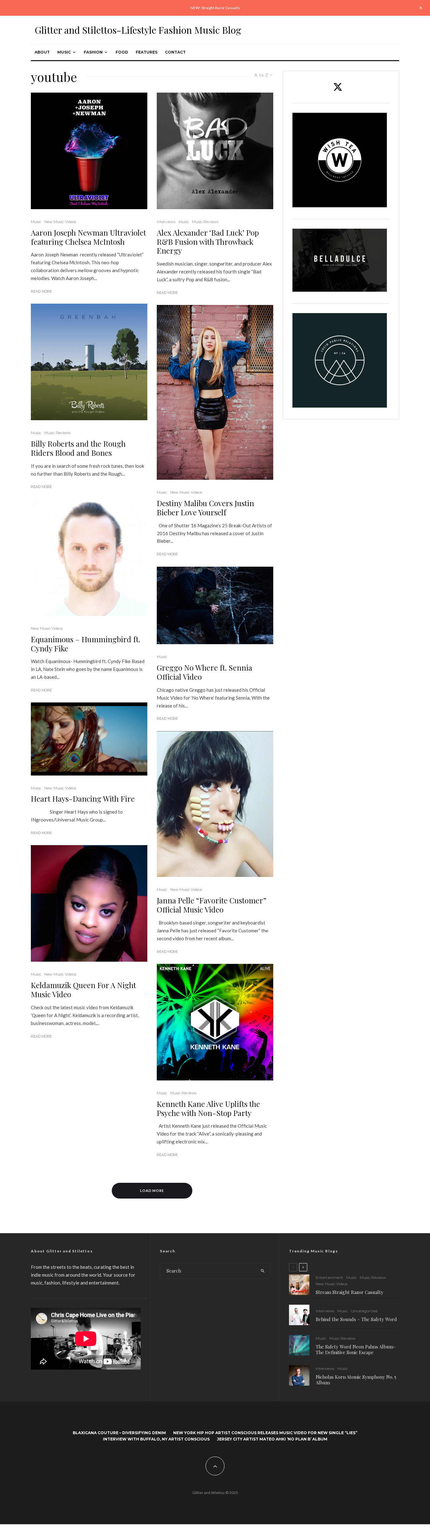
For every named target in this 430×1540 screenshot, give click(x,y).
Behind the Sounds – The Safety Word (356, 1319)
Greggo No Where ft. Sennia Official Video (204, 672)
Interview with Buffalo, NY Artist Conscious (156, 1439)
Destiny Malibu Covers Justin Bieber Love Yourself (205, 508)
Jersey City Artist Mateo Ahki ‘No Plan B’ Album (272, 1439)
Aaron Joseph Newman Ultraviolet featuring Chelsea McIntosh (88, 237)
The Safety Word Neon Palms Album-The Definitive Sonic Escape (355, 1349)
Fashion (93, 52)
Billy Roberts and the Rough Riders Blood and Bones (78, 448)
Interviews (166, 221)
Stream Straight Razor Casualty (350, 1292)
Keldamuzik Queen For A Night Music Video (83, 990)
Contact (175, 52)
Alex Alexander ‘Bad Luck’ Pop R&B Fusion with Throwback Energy (208, 241)
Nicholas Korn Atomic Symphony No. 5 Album (356, 1379)
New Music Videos (60, 221)
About (42, 52)
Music (64, 52)
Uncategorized (364, 1310)
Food (122, 52)
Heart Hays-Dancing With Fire (83, 798)
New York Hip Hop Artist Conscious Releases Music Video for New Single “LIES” (265, 1432)
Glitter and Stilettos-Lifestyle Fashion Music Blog (138, 30)
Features (146, 52)
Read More (41, 291)
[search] (262, 1271)
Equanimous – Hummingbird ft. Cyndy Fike (85, 644)
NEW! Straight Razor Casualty (215, 7)
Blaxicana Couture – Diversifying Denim (119, 1432)
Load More (152, 1190)
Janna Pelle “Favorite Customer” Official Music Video (211, 905)
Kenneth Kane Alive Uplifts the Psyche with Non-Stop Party (208, 1108)
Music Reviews (57, 432)
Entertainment (329, 1277)
